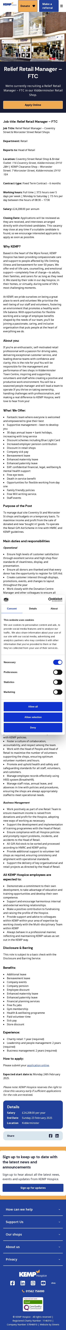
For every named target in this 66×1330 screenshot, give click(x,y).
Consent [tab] (12, 608)
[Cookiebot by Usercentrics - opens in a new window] (48, 600)
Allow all (33, 706)
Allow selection (33, 717)
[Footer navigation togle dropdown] (59, 1209)
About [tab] (54, 608)
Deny (33, 727)
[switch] (57, 672)
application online (38, 1065)
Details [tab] (33, 608)
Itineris (55, 1324)
